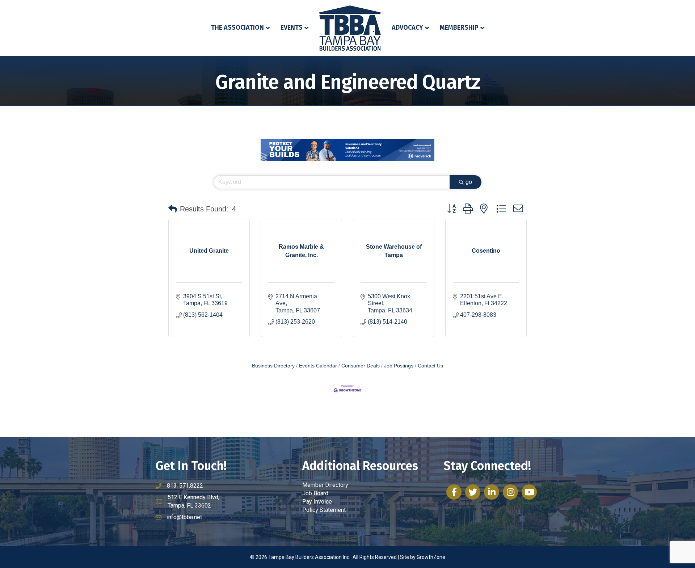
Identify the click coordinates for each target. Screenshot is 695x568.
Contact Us (430, 366)
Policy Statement (324, 509)
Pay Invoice (317, 501)
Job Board (315, 493)
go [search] (469, 182)
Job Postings (398, 366)
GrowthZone (431, 557)
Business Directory (273, 366)
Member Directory (325, 484)
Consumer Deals (360, 366)
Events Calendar (318, 366)
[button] (172, 208)
